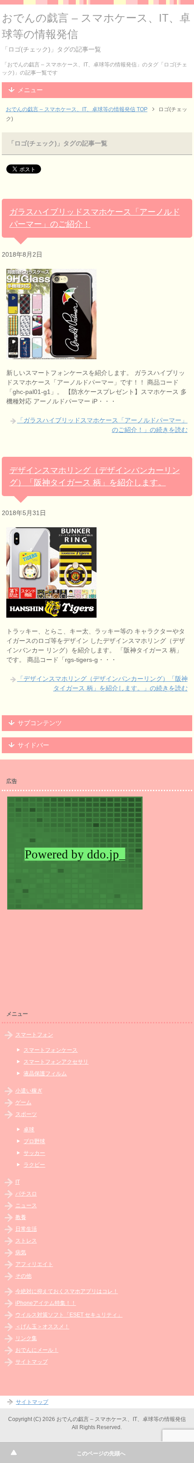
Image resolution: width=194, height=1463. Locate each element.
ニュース (26, 1205)
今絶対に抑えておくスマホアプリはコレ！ (66, 1291)
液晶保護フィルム (45, 1073)
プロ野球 (34, 1141)
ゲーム (23, 1102)
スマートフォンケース (50, 1050)
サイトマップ (31, 1362)
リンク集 (26, 1338)
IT (17, 1182)
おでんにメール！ (37, 1350)
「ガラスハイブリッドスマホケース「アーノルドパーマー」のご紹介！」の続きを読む (102, 425)
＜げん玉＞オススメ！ (42, 1326)
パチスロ (26, 1194)
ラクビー (34, 1165)
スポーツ (26, 1114)
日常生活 (26, 1229)
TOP (77, 109)
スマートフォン (34, 1035)
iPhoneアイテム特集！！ (45, 1303)
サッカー (34, 1153)
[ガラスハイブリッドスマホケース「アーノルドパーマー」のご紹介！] (51, 354)
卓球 (28, 1129)
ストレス (26, 1241)
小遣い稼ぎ (28, 1091)
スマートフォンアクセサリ (55, 1062)
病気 (20, 1252)
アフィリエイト (34, 1264)
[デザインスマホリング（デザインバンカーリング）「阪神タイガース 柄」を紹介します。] (51, 612)
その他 (23, 1276)
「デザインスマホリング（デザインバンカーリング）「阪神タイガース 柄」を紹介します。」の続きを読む (102, 683)
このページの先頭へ (101, 1453)
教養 (20, 1217)
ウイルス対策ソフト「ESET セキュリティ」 (69, 1315)
